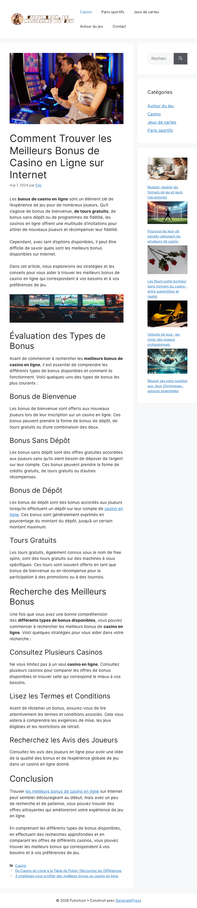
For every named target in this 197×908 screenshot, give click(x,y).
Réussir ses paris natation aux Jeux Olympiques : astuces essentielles (167, 386)
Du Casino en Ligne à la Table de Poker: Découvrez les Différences (68, 871)
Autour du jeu (91, 26)
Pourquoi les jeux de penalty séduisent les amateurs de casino (164, 236)
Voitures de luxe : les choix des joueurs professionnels (164, 339)
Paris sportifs (112, 12)
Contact (119, 26)
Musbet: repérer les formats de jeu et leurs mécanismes (165, 192)
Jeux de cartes (146, 12)
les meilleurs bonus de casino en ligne (62, 791)
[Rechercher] (180, 58)
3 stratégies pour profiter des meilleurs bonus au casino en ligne (66, 876)
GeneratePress (128, 900)
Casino (86, 12)
